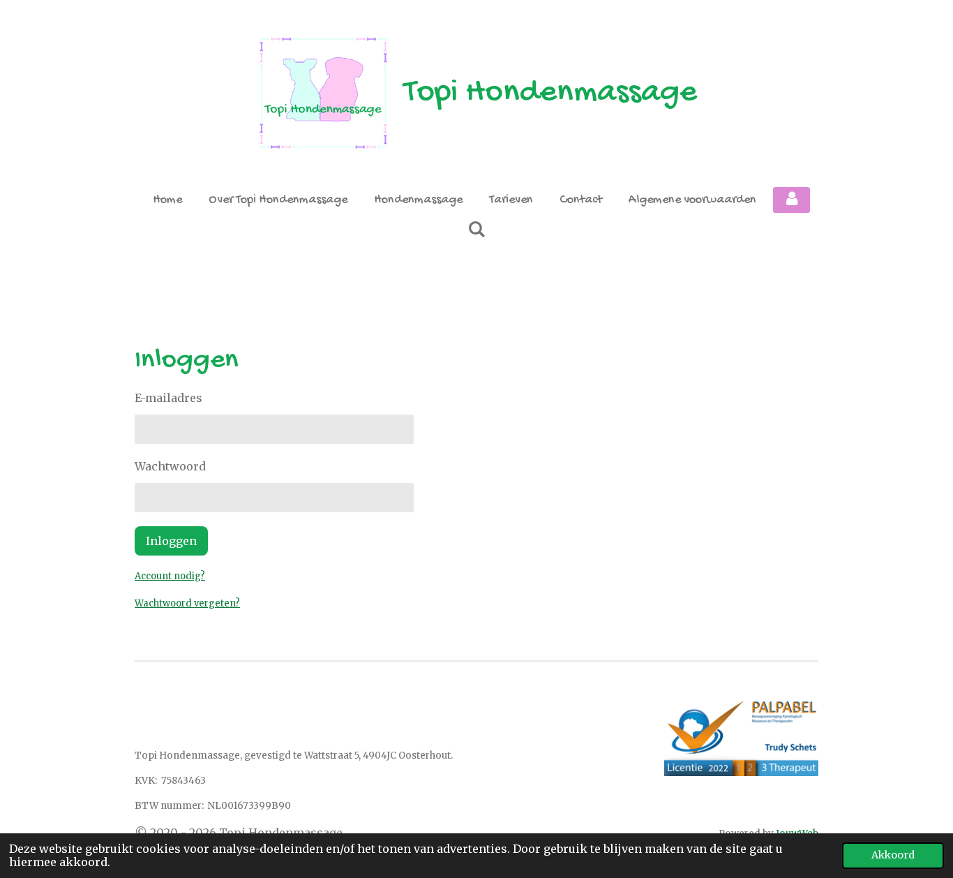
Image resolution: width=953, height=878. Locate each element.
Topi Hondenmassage (550, 93)
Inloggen (171, 541)
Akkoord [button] (893, 855)
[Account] (791, 200)
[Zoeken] (476, 231)
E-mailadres (168, 398)
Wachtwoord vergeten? (187, 603)
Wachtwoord (170, 466)
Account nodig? (170, 576)
